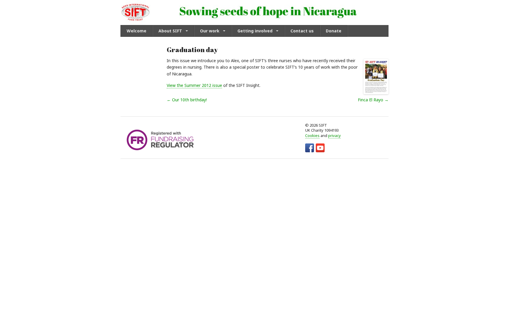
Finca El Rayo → (373, 99)
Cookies (312, 135)
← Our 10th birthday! (187, 99)
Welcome (136, 31)
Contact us (302, 31)
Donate (333, 31)
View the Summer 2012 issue (194, 85)
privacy (334, 135)
